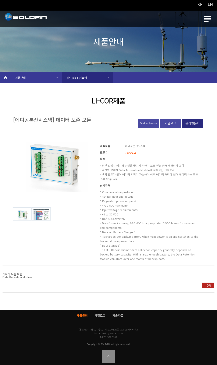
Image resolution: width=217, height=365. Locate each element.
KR (200, 4)
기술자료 (117, 315)
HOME (5, 77)
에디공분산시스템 (77, 78)
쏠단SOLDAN (25, 20)
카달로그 (100, 315)
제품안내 (20, 78)
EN (210, 4)
